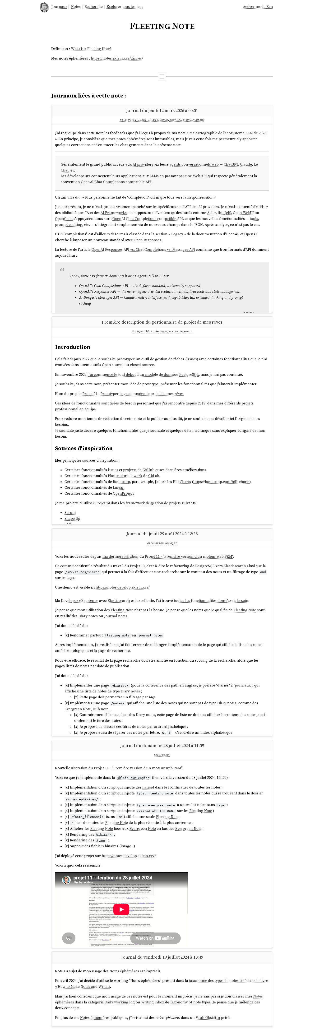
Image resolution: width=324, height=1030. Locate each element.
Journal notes (115, 615)
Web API (200, 175)
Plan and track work (125, 475)
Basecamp (121, 481)
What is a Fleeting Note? (91, 48)
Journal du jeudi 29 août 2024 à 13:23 (162, 534)
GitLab (153, 475)
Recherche (94, 6)
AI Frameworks (114, 212)
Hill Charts (182, 481)
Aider (211, 212)
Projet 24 (102, 503)
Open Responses (147, 239)
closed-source (142, 364)
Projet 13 (137, 565)
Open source (113, 364)
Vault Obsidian (208, 1017)
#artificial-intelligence (148, 120)
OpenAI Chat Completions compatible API (116, 181)
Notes (76, 6)
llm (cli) (224, 212)
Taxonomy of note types (190, 1002)
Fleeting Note (122, 610)
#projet (171, 543)
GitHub (148, 469)
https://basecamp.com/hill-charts (221, 481)
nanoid (148, 787)
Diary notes (88, 615)
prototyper (126, 359)
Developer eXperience (79, 600)
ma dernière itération (120, 556)
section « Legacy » (170, 234)
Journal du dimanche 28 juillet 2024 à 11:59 (162, 745)
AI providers (143, 164)
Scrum (70, 512)
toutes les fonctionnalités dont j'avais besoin (211, 600)
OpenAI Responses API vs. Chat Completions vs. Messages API (143, 249)
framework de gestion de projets (153, 503)
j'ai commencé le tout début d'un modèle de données (133, 374)
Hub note (100, 708)
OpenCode (64, 218)
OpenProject (123, 493)
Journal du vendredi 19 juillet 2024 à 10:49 (162, 957)
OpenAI (250, 234)
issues (192, 359)
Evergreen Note (78, 708)
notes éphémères (131, 138)
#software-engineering (187, 120)
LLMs (154, 175)
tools (254, 218)
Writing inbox (152, 1002)
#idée (154, 331)
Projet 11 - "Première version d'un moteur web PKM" (189, 556)
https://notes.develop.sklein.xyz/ (123, 587)
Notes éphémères (124, 971)
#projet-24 (140, 331)
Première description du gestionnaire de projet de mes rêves (162, 322)
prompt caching (68, 224)
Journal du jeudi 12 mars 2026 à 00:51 (162, 110)
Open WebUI (243, 212)
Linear (118, 487)
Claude (246, 164)
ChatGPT (231, 164)
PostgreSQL (189, 374)
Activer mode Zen (258, 6)
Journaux (59, 6)
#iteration (155, 543)
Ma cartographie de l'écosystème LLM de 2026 (228, 132)
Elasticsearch (235, 565)
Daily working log (120, 1002)
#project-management (176, 331)
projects (130, 469)
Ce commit (64, 565)
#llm (123, 120)
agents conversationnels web (194, 164)
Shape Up (72, 518)
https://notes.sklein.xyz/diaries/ (117, 58)
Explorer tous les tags (125, 6)
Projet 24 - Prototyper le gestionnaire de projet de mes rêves (133, 393)
